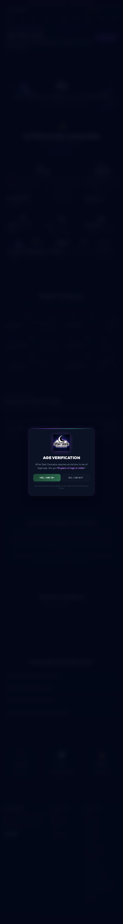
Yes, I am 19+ (47, 477)
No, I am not (76, 477)
